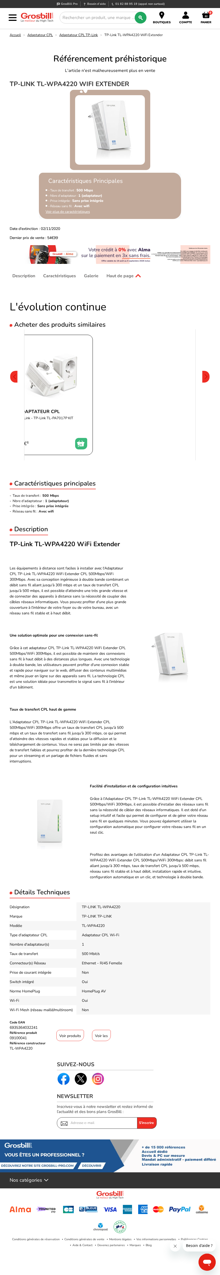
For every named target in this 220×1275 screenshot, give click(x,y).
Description (23, 276)
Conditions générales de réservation (36, 1239)
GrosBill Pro (69, 4)
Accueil (15, 35)
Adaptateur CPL (40, 35)
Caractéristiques (59, 276)
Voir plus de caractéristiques (68, 212)
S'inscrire (146, 1122)
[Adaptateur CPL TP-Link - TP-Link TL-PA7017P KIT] (53, 395)
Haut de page (120, 276)
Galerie (91, 276)
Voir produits (70, 1035)
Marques (135, 1245)
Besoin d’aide (96, 4)
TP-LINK (89, 916)
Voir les (101, 1035)
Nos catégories (26, 1180)
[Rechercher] (140, 18)
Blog (149, 1245)
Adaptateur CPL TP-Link (78, 35)
